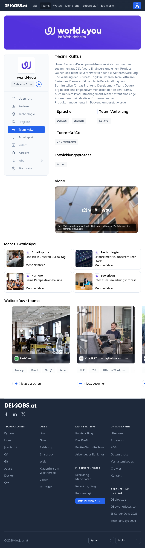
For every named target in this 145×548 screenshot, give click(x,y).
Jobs (34, 6)
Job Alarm (107, 6)
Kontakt (116, 475)
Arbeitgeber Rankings (90, 454)
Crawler (116, 468)
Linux (7, 440)
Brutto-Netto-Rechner (90, 447)
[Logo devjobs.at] (16, 5)
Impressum (118, 440)
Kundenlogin (83, 493)
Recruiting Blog (85, 486)
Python (9, 433)
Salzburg (46, 447)
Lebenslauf (90, 6)
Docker (9, 475)
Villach (44, 480)
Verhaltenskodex (122, 461)
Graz (43, 440)
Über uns (117, 433)
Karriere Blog (84, 433)
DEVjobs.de (118, 499)
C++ (6, 483)
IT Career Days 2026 (124, 514)
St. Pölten (46, 487)
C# (6, 454)
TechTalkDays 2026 (123, 521)
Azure (8, 468)
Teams (45, 6)
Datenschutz (119, 454)
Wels (43, 461)
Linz (42, 433)
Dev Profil (81, 440)
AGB (114, 447)
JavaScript (10, 447)
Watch (57, 6)
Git (6, 461)
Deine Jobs (72, 6)
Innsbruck (46, 454)
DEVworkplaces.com (124, 507)
